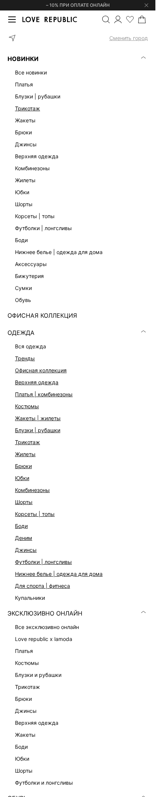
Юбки (22, 478)
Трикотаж (27, 108)
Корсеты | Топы (35, 514)
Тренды (25, 358)
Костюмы (27, 406)
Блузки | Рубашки (37, 430)
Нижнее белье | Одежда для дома (59, 574)
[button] (77, 38)
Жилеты (25, 454)
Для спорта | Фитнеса (42, 586)
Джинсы (26, 550)
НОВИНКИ (23, 58)
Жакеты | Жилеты (38, 418)
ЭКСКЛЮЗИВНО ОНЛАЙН (44, 613)
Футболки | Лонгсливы (43, 562)
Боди (21, 526)
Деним (23, 538)
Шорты (24, 502)
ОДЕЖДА (20, 332)
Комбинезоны (32, 490)
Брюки (23, 466)
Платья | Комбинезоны (44, 394)
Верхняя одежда (36, 382)
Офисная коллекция (41, 370)
